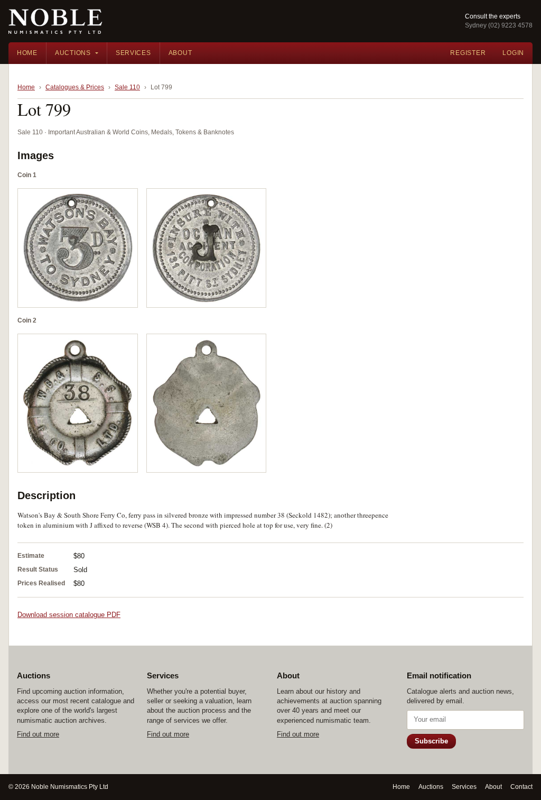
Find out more (38, 734)
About (180, 53)
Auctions (73, 53)
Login (513, 53)
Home (27, 53)
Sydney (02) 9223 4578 (499, 25)
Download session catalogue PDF (68, 615)
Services (133, 53)
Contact (521, 786)
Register (468, 53)
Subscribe (431, 741)
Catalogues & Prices (74, 87)
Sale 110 (127, 87)
